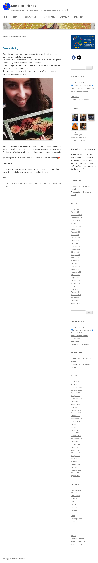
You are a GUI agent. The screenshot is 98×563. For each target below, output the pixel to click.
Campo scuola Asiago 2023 (80, 99)
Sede (73, 516)
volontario (75, 521)
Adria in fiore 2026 (77, 82)
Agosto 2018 (75, 303)
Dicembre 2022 (76, 226)
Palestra (74, 510)
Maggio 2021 (75, 255)
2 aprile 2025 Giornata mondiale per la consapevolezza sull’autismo (82, 91)
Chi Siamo (15, 17)
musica (73, 501)
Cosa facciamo (30, 17)
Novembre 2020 (76, 266)
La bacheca (78, 17)
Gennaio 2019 (76, 295)
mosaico (74, 499)
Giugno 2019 (75, 280)
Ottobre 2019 (75, 275)
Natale (73, 504)
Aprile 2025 (75, 212)
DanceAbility (10, 48)
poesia (73, 513)
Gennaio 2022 (76, 240)
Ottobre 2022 (75, 229)
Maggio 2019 (75, 283)
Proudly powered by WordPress (14, 559)
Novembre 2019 (76, 272)
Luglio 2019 (75, 278)
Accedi (73, 536)
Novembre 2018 (76, 298)
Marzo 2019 (75, 289)
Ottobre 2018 (75, 300)
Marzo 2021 (75, 260)
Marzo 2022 (75, 235)
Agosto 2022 (75, 232)
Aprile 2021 (75, 258)
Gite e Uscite (75, 496)
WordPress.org (76, 544)
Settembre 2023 (76, 218)
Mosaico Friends (23, 6)
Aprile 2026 (75, 209)
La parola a (64, 17)
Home (5, 17)
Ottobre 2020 (75, 269)
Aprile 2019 (75, 286)
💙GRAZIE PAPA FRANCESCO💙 (82, 85)
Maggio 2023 (75, 223)
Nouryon (74, 507)
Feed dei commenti (78, 541)
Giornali (74, 493)
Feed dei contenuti (77, 539)
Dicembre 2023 (76, 215)
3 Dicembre (75, 97)
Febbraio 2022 (76, 238)
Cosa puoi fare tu (48, 17)
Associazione (76, 490)
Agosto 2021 (75, 249)
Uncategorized (34, 183)
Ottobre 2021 (75, 243)
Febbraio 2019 (76, 292)
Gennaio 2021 (76, 263)
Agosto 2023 (75, 220)
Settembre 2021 (76, 246)
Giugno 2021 (75, 252)
